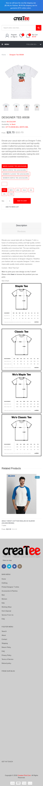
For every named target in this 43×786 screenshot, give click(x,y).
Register (14, 35)
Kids (3, 603)
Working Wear (7, 607)
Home (4, 55)
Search (4, 631)
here (12, 274)
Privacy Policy (6, 655)
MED (11, 190)
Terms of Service (7, 659)
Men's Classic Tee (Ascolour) (14, 166)
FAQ (3, 619)
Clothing (4, 583)
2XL (31, 190)
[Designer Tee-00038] (6, 107)
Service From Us (7, 615)
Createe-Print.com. (24, 775)
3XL (4, 194)
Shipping (5, 643)
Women (4, 599)
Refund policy (6, 663)
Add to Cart (22, 201)
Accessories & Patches (10, 591)
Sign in (15, 37)
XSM (11, 194)
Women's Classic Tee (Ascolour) (16, 174)
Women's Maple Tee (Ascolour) (15, 178)
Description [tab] (21, 225)
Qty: (3, 201)
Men (3, 595)
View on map (7, 560)
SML (4, 190)
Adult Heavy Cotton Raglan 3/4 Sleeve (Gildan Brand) (18, 522)
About (4, 635)
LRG (17, 190)
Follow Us (31, 44)
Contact (4, 639)
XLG (24, 190)
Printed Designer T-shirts (10, 587)
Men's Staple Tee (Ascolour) (14, 170)
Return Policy (6, 647)
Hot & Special (6, 611)
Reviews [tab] (21, 231)
